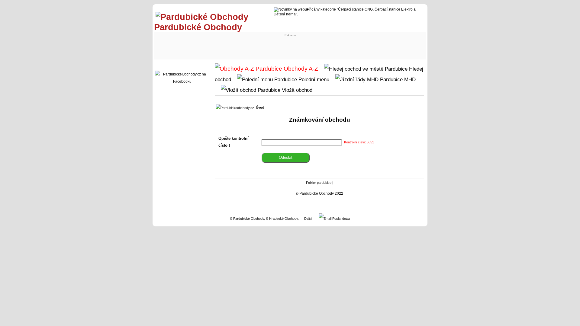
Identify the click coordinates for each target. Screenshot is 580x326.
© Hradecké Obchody (282, 218)
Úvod (260, 107)
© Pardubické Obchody (247, 218)
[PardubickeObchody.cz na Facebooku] (182, 81)
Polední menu (313, 79)
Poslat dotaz (340, 218)
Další (308, 218)
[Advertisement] (206, 44)
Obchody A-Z (300, 69)
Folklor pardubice (318, 182)
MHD (409, 79)
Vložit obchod (296, 90)
